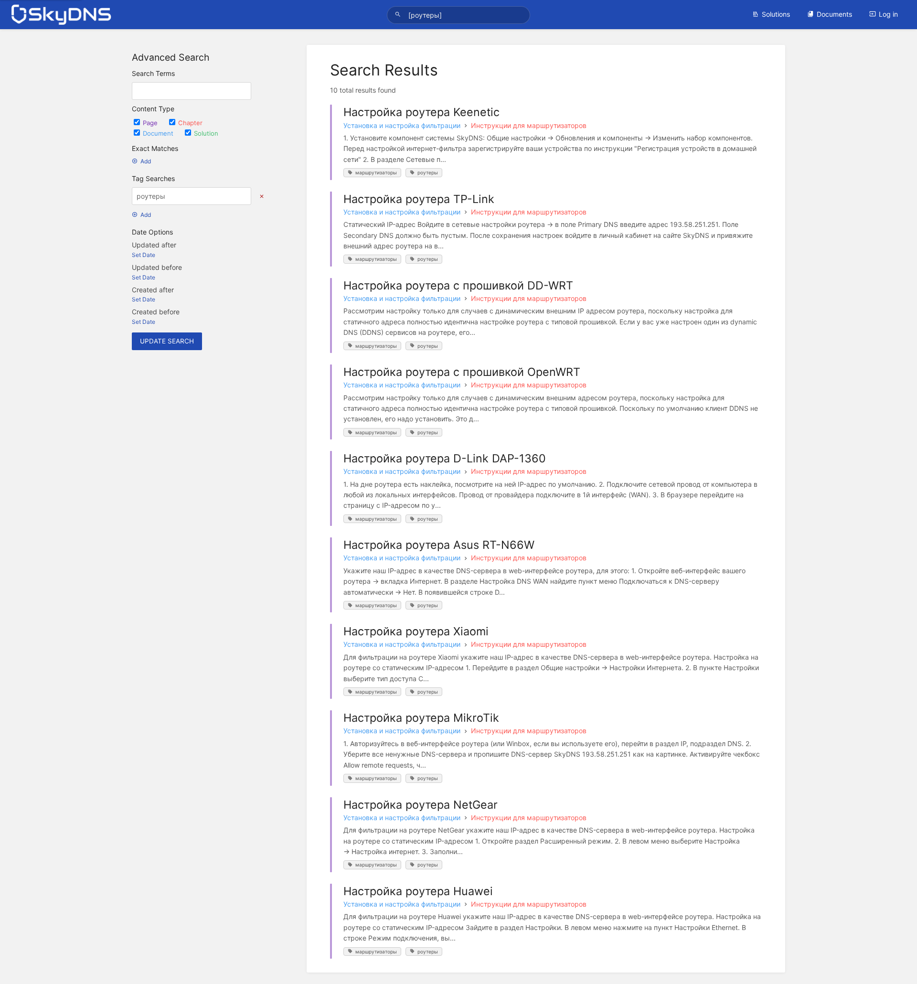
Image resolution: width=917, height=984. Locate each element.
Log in (888, 14)
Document (159, 133)
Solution (206, 133)
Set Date (143, 254)
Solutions (776, 14)
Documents (834, 14)
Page (151, 123)
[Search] (399, 15)
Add (145, 161)
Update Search (167, 341)
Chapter (190, 123)
